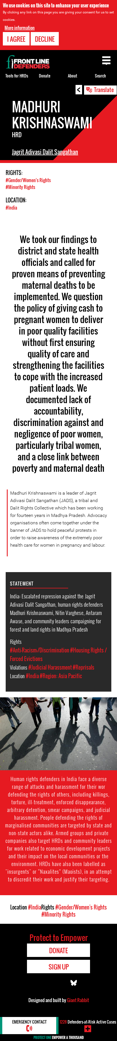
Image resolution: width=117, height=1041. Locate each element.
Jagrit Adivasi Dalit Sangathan (45, 152)
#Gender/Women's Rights (28, 180)
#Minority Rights (20, 187)
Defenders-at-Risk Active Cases (88, 1022)
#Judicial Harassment (50, 667)
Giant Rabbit (78, 1000)
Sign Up (59, 966)
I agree (16, 38)
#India (11, 207)
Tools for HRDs (16, 76)
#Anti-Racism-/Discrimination (39, 650)
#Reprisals (83, 667)
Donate (44, 76)
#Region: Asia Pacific (61, 676)
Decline (45, 38)
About (72, 76)
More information (20, 27)
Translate (104, 89)
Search (100, 76)
